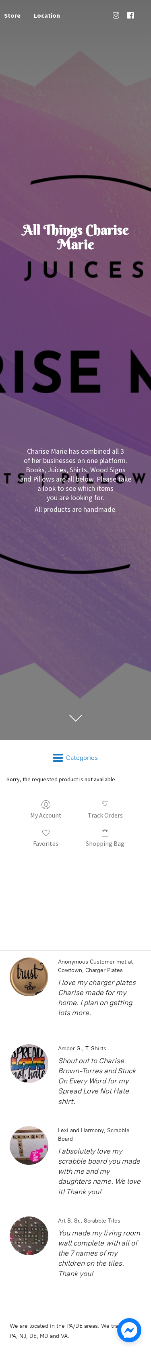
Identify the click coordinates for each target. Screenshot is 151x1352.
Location (47, 15)
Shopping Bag (105, 843)
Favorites (45, 843)
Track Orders (105, 815)
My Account (46, 815)
